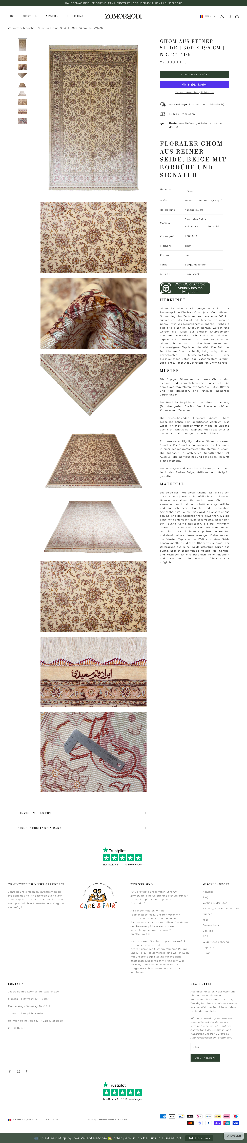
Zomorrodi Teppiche (21, 28)
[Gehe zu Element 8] (22, 111)
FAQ (205, 897)
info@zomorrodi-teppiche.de (40, 991)
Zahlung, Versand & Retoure (221, 908)
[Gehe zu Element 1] (22, 45)
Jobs (206, 919)
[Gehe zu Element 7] (22, 102)
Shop (12, 16)
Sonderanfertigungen (49, 899)
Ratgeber (52, 16)
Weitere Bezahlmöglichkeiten (194, 92)
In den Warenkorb (195, 74)
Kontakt (208, 891)
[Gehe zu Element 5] (22, 85)
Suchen (207, 914)
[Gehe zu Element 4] (22, 76)
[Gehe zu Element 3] (22, 67)
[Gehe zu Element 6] (22, 93)
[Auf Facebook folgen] (9, 1071)
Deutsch (48, 1120)
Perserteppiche (145, 926)
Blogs (206, 952)
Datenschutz (211, 925)
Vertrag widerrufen (215, 902)
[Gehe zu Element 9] (22, 121)
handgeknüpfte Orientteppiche (151, 899)
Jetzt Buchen (199, 1138)
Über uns (75, 16)
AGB (206, 936)
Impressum (210, 947)
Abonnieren (205, 1057)
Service (30, 16)
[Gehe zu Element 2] (22, 58)
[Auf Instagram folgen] (18, 1071)
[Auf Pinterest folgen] (27, 1071)
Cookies (208, 930)
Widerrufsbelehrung (216, 941)
